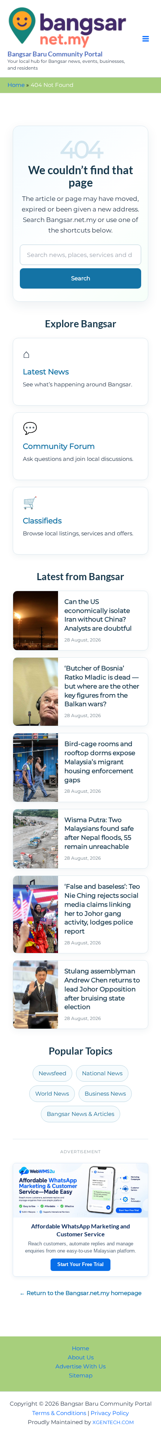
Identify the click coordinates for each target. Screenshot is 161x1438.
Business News (105, 1093)
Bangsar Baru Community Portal (55, 54)
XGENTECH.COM (113, 1422)
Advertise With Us (80, 1366)
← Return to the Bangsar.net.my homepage (80, 1293)
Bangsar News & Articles (80, 1114)
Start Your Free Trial (80, 1264)
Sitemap (80, 1375)
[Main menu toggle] (146, 39)
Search (80, 278)
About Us (81, 1357)
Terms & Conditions (59, 1413)
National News (102, 1073)
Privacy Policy (110, 1413)
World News (52, 1093)
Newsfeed (52, 1073)
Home (80, 1348)
